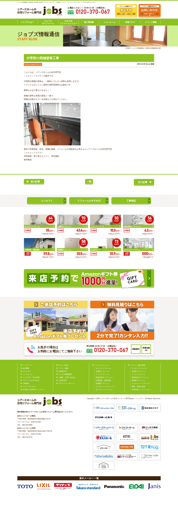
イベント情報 (150, 22)
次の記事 (142, 182)
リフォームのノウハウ (32, 64)
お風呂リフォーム (102, 371)
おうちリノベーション (104, 389)
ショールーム (109, 22)
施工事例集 (89, 22)
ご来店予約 (62, 380)
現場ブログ (130, 22)
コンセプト (47, 200)
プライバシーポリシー (66, 383)
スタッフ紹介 (63, 365)
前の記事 (35, 181)
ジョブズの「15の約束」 (31, 377)
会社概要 (25, 368)
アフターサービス (29, 386)
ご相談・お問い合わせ (66, 377)
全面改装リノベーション (141, 389)
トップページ (27, 365)
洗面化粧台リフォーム (104, 377)
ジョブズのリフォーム (48, 22)
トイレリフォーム (102, 374)
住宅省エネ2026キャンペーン (33, 389)
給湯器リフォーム (102, 383)
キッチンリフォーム (103, 368)
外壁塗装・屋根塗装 (103, 380)
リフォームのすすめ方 (89, 200)
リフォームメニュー (101, 365)
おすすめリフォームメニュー (68, 22)
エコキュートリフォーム (105, 386)
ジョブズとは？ (27, 22)
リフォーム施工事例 (137, 365)
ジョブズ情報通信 (65, 374)
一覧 (89, 181)
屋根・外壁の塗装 (138, 386)
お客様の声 (62, 371)
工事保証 (131, 200)
